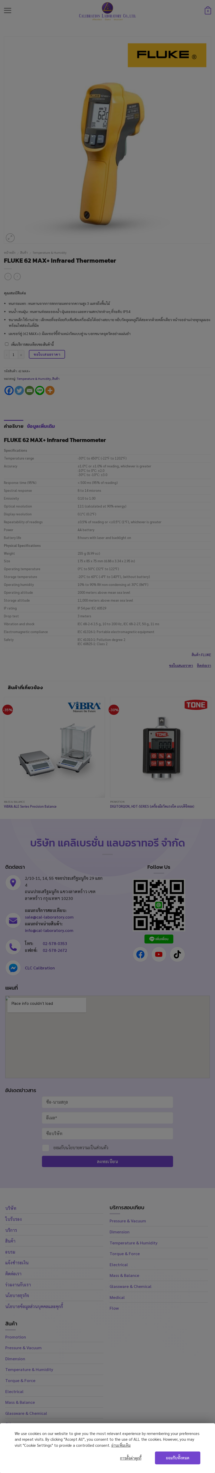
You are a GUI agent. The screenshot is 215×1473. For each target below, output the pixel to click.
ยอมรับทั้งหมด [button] (177, 1457)
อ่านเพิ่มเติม (121, 1445)
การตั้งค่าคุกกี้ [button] (130, 1458)
